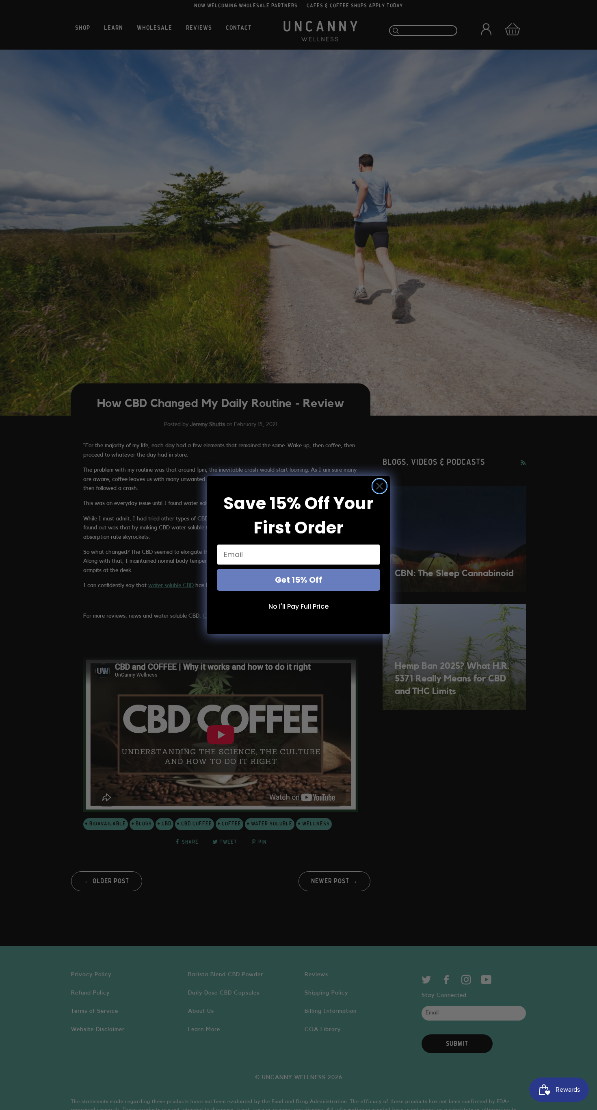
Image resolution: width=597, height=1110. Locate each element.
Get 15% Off (298, 579)
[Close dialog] (379, 486)
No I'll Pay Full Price (298, 606)
